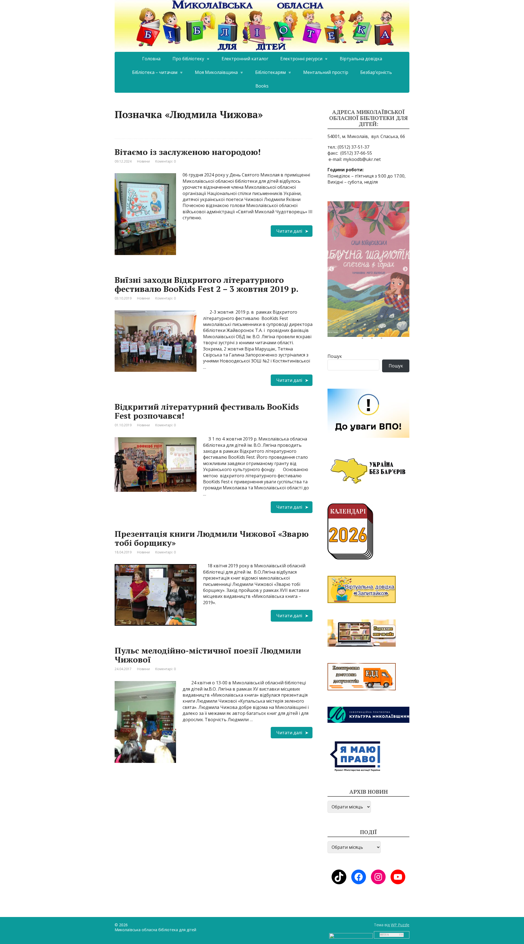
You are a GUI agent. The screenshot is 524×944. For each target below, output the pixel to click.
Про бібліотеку (188, 59)
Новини (143, 161)
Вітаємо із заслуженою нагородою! (188, 151)
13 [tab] (378, 331)
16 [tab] (406, 331)
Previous (331, 269)
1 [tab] (340, 322)
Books (262, 86)
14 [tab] (387, 331)
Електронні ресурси (301, 59)
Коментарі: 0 (165, 161)
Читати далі (289, 231)
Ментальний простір (325, 72)
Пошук (334, 356)
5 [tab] (378, 322)
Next (405, 269)
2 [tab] (349, 322)
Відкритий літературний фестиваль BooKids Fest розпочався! (207, 411)
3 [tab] (359, 322)
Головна (151, 59)
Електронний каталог (245, 59)
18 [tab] (373, 339)
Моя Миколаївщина (216, 72)
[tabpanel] (368, 269)
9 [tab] (340, 331)
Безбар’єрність (376, 72)
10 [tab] (349, 331)
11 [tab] (359, 331)
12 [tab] (368, 331)
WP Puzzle (400, 924)
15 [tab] (397, 331)
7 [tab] (397, 322)
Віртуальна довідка (361, 59)
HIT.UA (384, 934)
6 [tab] (387, 322)
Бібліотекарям (270, 72)
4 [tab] (368, 322)
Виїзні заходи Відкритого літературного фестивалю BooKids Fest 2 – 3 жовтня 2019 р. (207, 284)
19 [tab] (383, 339)
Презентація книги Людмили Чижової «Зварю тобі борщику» (212, 538)
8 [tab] (406, 322)
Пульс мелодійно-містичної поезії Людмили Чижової (208, 655)
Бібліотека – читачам (154, 72)
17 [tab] (364, 339)
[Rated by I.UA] (351, 935)
